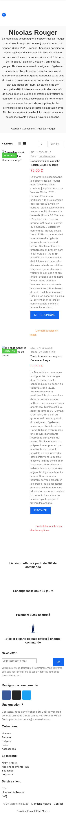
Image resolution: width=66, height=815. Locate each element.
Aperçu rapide (33, 324)
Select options (44, 315)
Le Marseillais (47, 156)
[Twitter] (26, 695)
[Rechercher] (1, 12)
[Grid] (19, 143)
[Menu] (1, 2)
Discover (40, 510)
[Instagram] (16, 695)
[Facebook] (6, 695)
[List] (24, 143)
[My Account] (1, 23)
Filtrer (7, 143)
